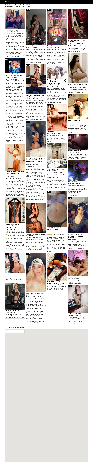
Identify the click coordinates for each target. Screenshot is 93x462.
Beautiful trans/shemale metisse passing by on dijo (55, 282)
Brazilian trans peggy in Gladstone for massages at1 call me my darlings (14, 226)
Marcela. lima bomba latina (55, 46)
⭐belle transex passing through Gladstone (54, 228)
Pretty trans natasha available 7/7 (77, 85)
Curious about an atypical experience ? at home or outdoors (76, 236)
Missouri (22, 4)
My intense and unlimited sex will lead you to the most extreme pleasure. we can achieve (35, 160)
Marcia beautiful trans (12, 310)
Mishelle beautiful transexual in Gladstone (77, 41)
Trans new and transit (75, 313)
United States (16, 4)
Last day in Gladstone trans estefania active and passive (35, 96)
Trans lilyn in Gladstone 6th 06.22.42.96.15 (56, 170)
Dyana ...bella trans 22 (75, 120)
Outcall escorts (8, 4)
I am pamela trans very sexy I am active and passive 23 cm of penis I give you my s (56, 81)
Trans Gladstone (73, 277)
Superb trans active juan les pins (35, 294)
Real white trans (73, 182)
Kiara (7, 274)
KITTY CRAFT (8, 1)
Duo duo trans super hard (14, 30)
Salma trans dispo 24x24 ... (77, 150)
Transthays (50, 131)
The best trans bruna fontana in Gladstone (35, 235)
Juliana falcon (30, 46)
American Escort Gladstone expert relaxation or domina (14, 74)
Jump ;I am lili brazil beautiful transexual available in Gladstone (15, 173)
